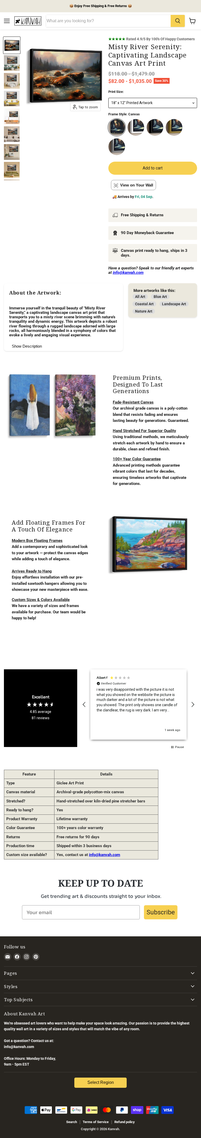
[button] (84, 704)
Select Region (100, 1082)
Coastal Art (144, 304)
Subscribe (161, 912)
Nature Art (143, 311)
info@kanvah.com (104, 854)
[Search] (178, 21)
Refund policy (124, 1122)
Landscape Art (174, 304)
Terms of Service (96, 1122)
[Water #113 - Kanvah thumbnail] (11, 63)
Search (71, 1122)
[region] (138, 704)
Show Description (27, 346)
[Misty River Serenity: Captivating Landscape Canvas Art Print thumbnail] (11, 45)
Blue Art (160, 297)
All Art (140, 297)
